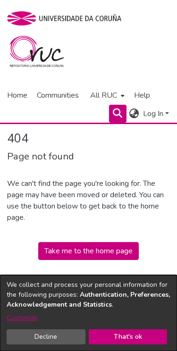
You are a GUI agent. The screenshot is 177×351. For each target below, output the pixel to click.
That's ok (128, 336)
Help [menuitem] (142, 95)
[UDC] (67, 18)
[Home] (42, 54)
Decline (45, 336)
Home (17, 95)
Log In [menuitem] (153, 114)
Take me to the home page (88, 251)
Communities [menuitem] (58, 95)
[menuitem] (106, 95)
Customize (22, 317)
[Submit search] (117, 114)
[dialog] (88, 313)
